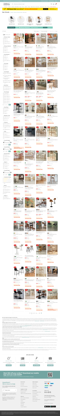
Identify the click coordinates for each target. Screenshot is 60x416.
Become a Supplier (24, 390)
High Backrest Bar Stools (30, 24)
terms (32, 376)
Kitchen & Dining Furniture (18, 12)
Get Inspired (36, 365)
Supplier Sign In (23, 392)
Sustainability (23, 402)
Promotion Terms (35, 395)
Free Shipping (34, 393)
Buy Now (22, 365)
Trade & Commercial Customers (26, 393)
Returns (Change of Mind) (36, 392)
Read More (50, 365)
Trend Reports (23, 399)
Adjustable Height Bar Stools (39, 24)
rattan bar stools (45, 329)
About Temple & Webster (25, 397)
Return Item (34, 387)
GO (9, 104)
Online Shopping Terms (36, 399)
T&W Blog (22, 403)
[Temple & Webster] (6, 4)
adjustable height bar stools (25, 337)
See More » (4, 193)
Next (56, 31)
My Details (22, 383)
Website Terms (34, 398)
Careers (22, 400)
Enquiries (22, 405)
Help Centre (34, 383)
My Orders (22, 384)
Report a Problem (35, 386)
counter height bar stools (28, 325)
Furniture (11, 12)
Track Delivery (34, 384)
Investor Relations (24, 406)
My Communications (24, 386)
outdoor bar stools (47, 331)
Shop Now (9, 365)
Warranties (34, 396)
